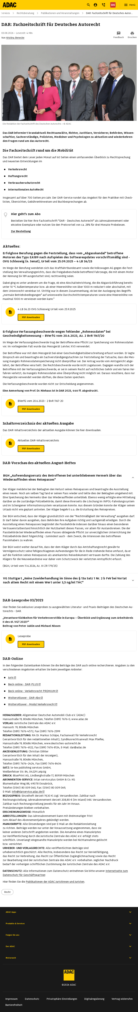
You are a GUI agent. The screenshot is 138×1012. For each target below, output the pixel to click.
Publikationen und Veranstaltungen (60, 13)
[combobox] (65, 5)
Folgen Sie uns (12, 935)
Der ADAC (10, 946)
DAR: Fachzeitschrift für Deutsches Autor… (109, 13)
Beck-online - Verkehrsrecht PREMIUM (31, 691)
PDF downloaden (31, 317)
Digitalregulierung (94, 998)
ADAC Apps (11, 912)
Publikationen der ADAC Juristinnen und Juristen (55, 881)
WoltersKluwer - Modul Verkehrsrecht (31, 704)
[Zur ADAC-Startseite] (9, 5)
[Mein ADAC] (95, 5)
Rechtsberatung (25, 13)
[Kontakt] (103, 5)
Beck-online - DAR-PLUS (23, 684)
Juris (10, 677)
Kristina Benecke (15, 37)
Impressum (11, 998)
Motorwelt (11, 958)
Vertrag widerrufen (122, 998)
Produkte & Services (15, 923)
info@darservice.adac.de (27, 791)
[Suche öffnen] (88, 5)
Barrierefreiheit (13, 1004)
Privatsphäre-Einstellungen (62, 998)
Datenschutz (32, 998)
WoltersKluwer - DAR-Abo (24, 698)
